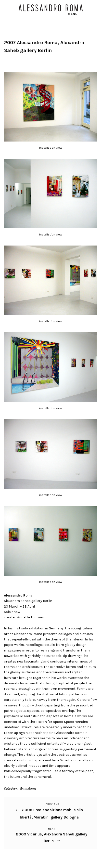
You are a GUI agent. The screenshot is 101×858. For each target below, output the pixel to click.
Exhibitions (28, 788)
